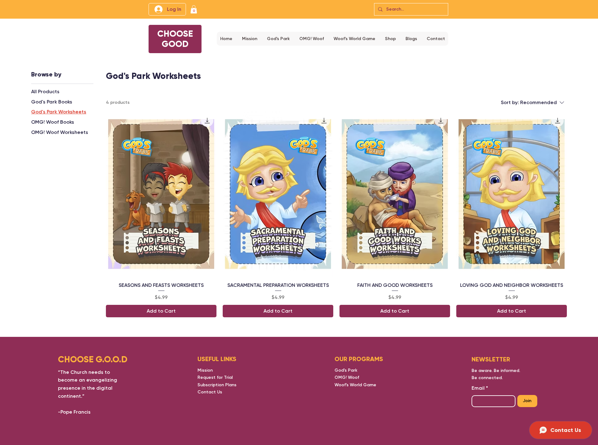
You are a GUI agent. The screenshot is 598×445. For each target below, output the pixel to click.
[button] (193, 9)
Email (478, 388)
